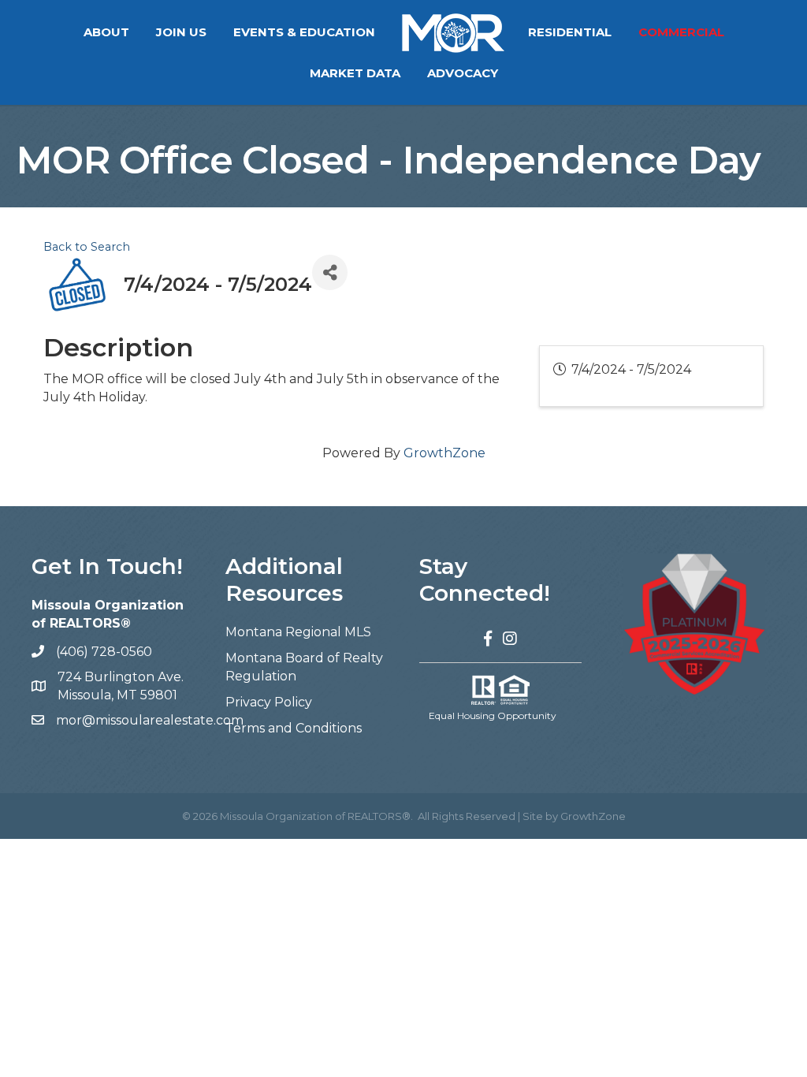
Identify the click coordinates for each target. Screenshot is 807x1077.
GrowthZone (444, 452)
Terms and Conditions (293, 728)
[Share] (330, 272)
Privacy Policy (268, 702)
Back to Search (86, 247)
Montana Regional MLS (298, 631)
